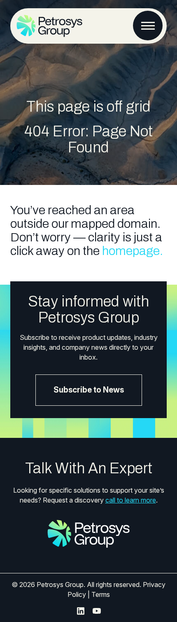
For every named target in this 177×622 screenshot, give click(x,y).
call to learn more (130, 500)
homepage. (132, 250)
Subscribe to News (89, 390)
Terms (100, 594)
